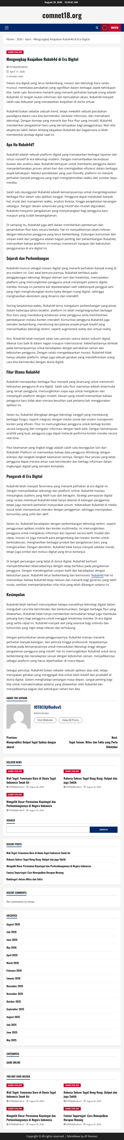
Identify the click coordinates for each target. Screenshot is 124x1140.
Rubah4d (97, 575)
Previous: (31, 742)
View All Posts (70, 720)
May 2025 (11, 1040)
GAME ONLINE (15, 52)
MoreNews (73, 1136)
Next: (93, 742)
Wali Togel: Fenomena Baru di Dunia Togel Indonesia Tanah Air (31, 780)
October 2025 (13, 1001)
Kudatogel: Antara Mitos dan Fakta (24, 879)
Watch (114, 28)
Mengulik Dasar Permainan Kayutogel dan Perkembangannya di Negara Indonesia (31, 804)
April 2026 (12, 955)
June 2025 (11, 1032)
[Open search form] (97, 27)
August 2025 (13, 1017)
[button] (6, 27)
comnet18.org (62, 15)
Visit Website (45, 720)
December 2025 (14, 986)
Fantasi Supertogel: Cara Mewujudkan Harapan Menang (35, 872)
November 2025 (14, 994)
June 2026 (11, 940)
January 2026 (13, 978)
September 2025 (15, 1009)
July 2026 (11, 932)
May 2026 (11, 947)
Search (10, 820)
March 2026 (12, 963)
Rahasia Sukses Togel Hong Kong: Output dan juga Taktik (90, 780)
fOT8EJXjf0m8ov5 (18, 66)
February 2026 (14, 970)
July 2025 (11, 1025)
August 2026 (13, 924)
